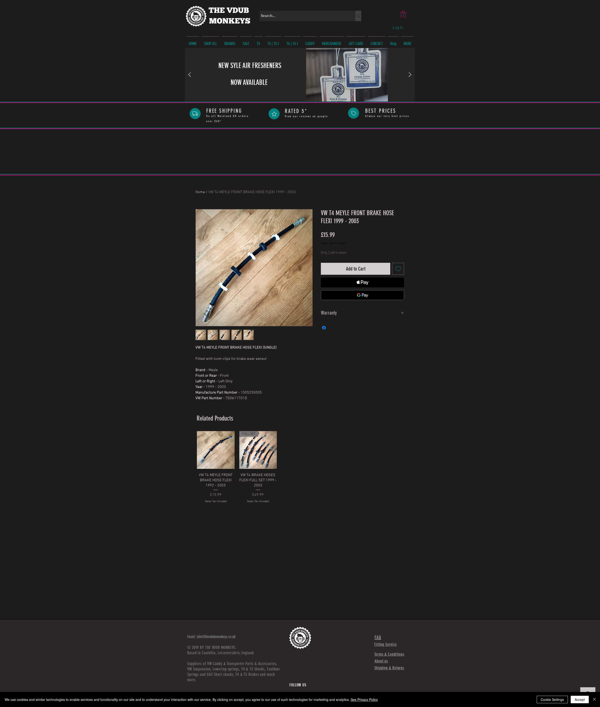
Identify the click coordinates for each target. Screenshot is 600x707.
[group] (300, 467)
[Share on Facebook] (324, 328)
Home (200, 192)
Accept (580, 699)
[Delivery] (195, 113)
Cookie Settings (552, 699)
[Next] (410, 75)
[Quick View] (216, 450)
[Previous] (190, 75)
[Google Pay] (362, 295)
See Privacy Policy (364, 699)
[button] (403, 14)
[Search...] (358, 16)
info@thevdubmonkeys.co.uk (216, 636)
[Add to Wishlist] (398, 269)
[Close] (594, 699)
